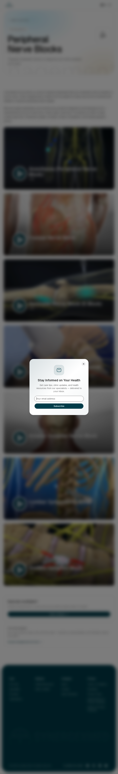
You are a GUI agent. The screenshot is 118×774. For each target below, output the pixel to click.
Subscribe (59, 406)
